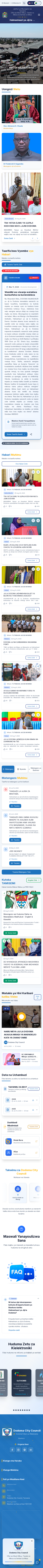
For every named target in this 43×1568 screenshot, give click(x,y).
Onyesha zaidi (14, 1330)
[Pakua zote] (33, 1100)
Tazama (16, 806)
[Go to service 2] (16, 1410)
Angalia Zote (32, 880)
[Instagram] (18, 1449)
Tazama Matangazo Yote (21, 872)
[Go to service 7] (27, 1410)
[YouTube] (30, 1449)
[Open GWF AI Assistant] (37, 1562)
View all (37, 997)
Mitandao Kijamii (18, 3)
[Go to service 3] (18, 1410)
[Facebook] (12, 1449)
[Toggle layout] (31, 1541)
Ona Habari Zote (22, 464)
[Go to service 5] (22, 1410)
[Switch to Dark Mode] (24, 3)
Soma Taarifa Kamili (15, 434)
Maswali (6, 3)
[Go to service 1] (13, 1410)
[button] (21, 1314)
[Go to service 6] (24, 1410)
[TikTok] (24, 1449)
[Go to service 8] (29, 1410)
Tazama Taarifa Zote (14, 264)
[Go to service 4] (20, 1410)
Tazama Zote (33, 1089)
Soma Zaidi (8, 238)
